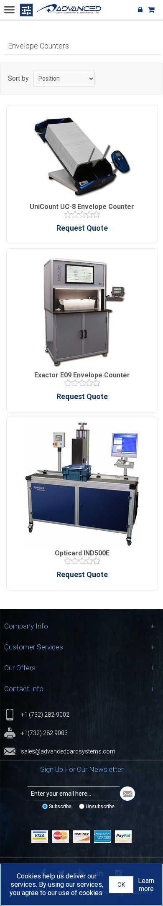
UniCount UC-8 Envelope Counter (82, 207)
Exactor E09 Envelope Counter (82, 375)
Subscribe (60, 806)
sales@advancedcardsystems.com (68, 751)
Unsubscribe (100, 806)
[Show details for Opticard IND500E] (82, 484)
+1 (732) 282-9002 (45, 714)
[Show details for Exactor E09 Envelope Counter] (82, 311)
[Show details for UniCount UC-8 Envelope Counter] (82, 155)
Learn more (146, 885)
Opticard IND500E (82, 553)
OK (121, 884)
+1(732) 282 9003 (44, 733)
